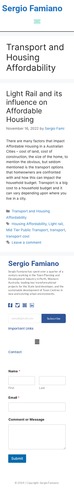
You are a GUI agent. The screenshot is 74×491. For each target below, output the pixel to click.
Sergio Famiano (32, 8)
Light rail (56, 224)
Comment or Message (26, 419)
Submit (17, 458)
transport (57, 230)
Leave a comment (26, 242)
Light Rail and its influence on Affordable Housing (34, 106)
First (11, 388)
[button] (37, 342)
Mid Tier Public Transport (27, 230)
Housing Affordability (29, 224)
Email (14, 398)
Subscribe (53, 318)
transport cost (17, 236)
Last (42, 388)
